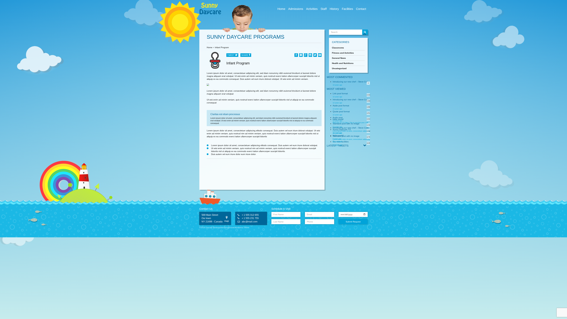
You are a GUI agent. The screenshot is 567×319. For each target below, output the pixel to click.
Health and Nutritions (342, 63)
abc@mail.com (249, 221)
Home (281, 8)
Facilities (347, 8)
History (334, 8)
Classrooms (338, 48)
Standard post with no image (346, 136)
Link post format (340, 93)
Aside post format (341, 105)
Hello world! (338, 119)
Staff (324, 8)
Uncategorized (339, 68)
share (245, 55)
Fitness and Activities (343, 53)
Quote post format (341, 111)
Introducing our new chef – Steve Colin (351, 81)
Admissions (295, 8)
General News (339, 58)
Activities (312, 8)
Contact (361, 8)
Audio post (338, 117)
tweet (231, 55)
